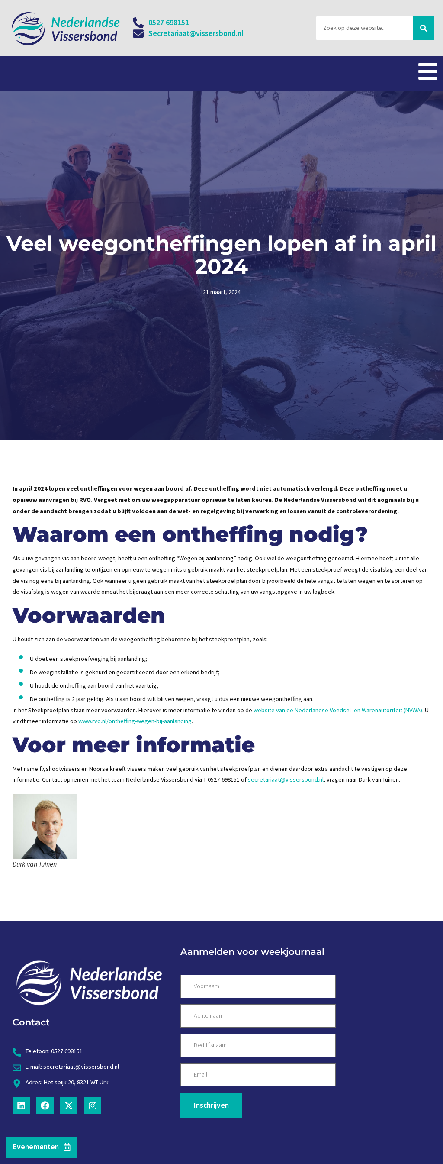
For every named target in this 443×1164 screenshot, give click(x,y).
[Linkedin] (21, 1105)
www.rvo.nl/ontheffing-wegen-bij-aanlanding (135, 721)
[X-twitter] (68, 1105)
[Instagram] (92, 1105)
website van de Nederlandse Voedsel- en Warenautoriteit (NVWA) (338, 710)
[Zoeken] (423, 28)
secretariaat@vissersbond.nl (286, 779)
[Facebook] (45, 1105)
